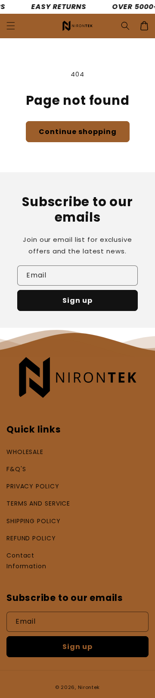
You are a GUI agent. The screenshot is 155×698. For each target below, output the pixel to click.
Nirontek (89, 687)
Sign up (77, 300)
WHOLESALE (24, 452)
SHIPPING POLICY (33, 521)
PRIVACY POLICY (32, 486)
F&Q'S (16, 469)
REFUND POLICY (31, 538)
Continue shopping (78, 132)
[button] (10, 25)
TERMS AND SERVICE (38, 503)
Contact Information (26, 560)
